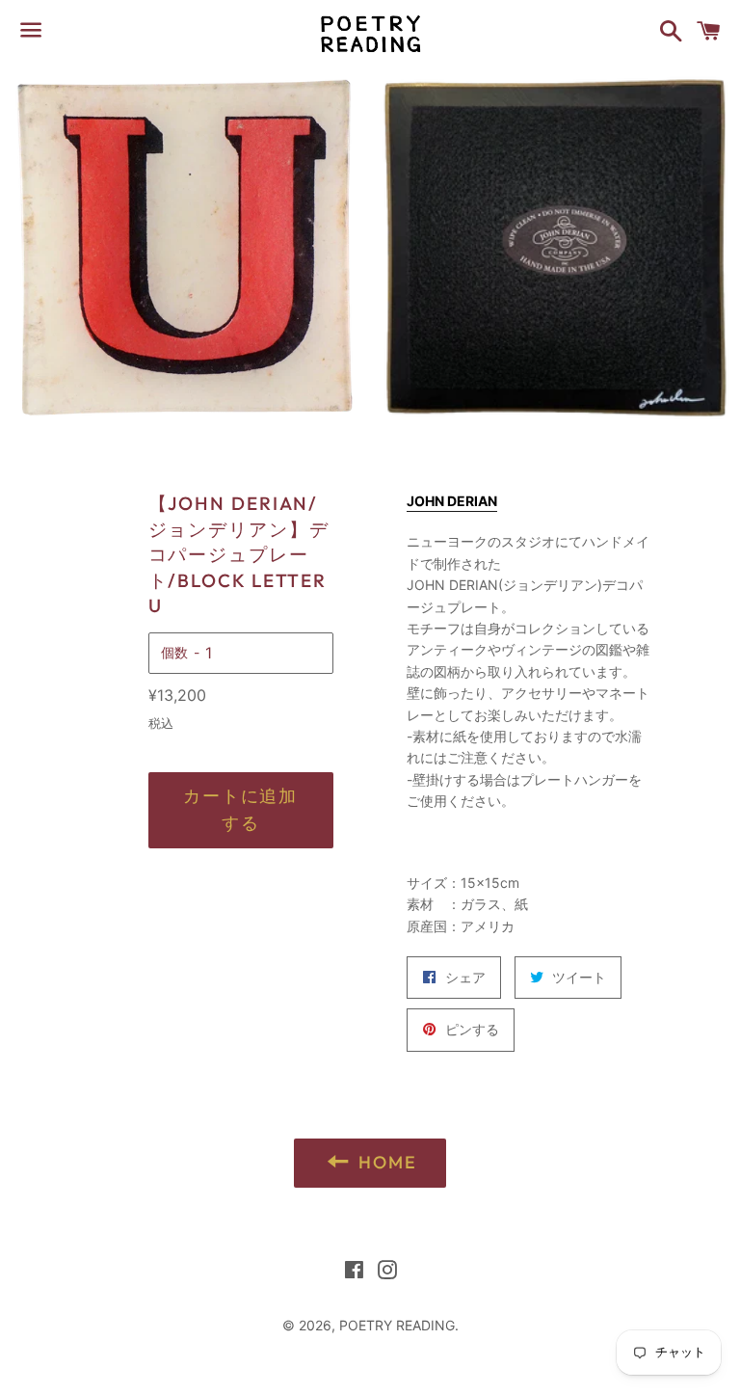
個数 (174, 652)
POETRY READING (397, 1325)
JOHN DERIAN (452, 501)
